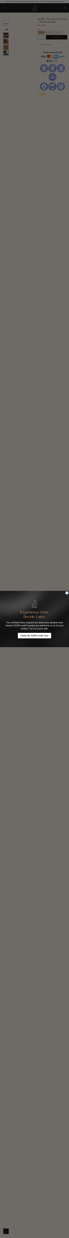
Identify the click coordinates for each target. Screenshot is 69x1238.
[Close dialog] (66, 593)
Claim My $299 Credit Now (35, 635)
